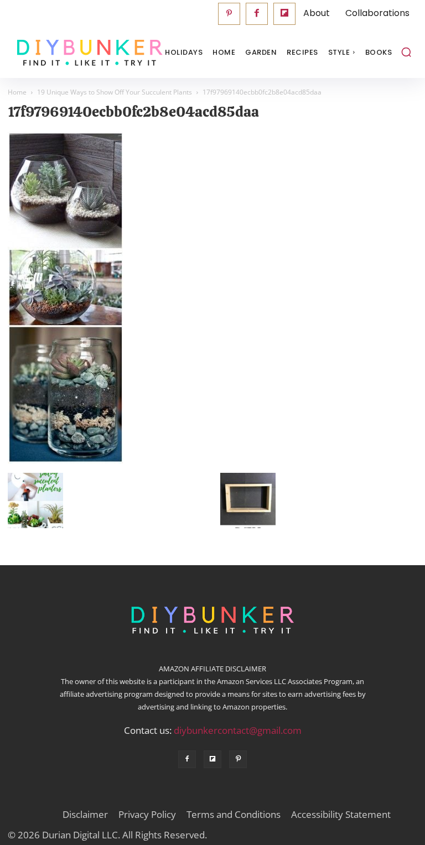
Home (17, 92)
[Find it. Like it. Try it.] (63, 53)
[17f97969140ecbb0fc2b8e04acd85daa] (65, 461)
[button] (406, 52)
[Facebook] (257, 14)
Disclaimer (85, 815)
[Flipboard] (284, 14)
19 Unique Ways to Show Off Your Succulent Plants (114, 92)
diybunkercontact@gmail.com (238, 730)
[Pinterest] (229, 14)
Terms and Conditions (233, 815)
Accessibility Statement (341, 815)
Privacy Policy (147, 815)
